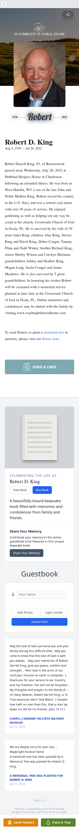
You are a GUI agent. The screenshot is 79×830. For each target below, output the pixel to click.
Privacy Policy (28, 812)
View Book (20, 490)
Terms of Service (50, 812)
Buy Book (42, 490)
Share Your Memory (26, 553)
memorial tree (54, 332)
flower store (50, 338)
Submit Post (39, 622)
